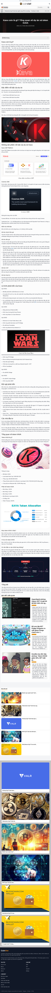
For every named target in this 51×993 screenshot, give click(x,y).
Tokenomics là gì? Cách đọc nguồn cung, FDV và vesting (17, 11)
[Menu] (2, 4)
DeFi (27, 964)
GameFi (27, 968)
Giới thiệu (3, 978)
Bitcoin (2, 966)
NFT (27, 966)
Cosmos (15, 80)
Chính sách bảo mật (5, 986)
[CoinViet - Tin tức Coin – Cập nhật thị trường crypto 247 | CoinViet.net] (25, 4)
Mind (33, 25)
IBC (35, 302)
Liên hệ (2, 984)
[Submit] (48, 7)
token (12, 248)
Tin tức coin (3, 964)
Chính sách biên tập (5, 980)
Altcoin (2, 970)
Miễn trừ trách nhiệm (5, 982)
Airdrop (27, 970)
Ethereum (3, 968)
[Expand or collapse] (48, 38)
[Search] (49, 4)
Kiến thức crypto (4, 976)
